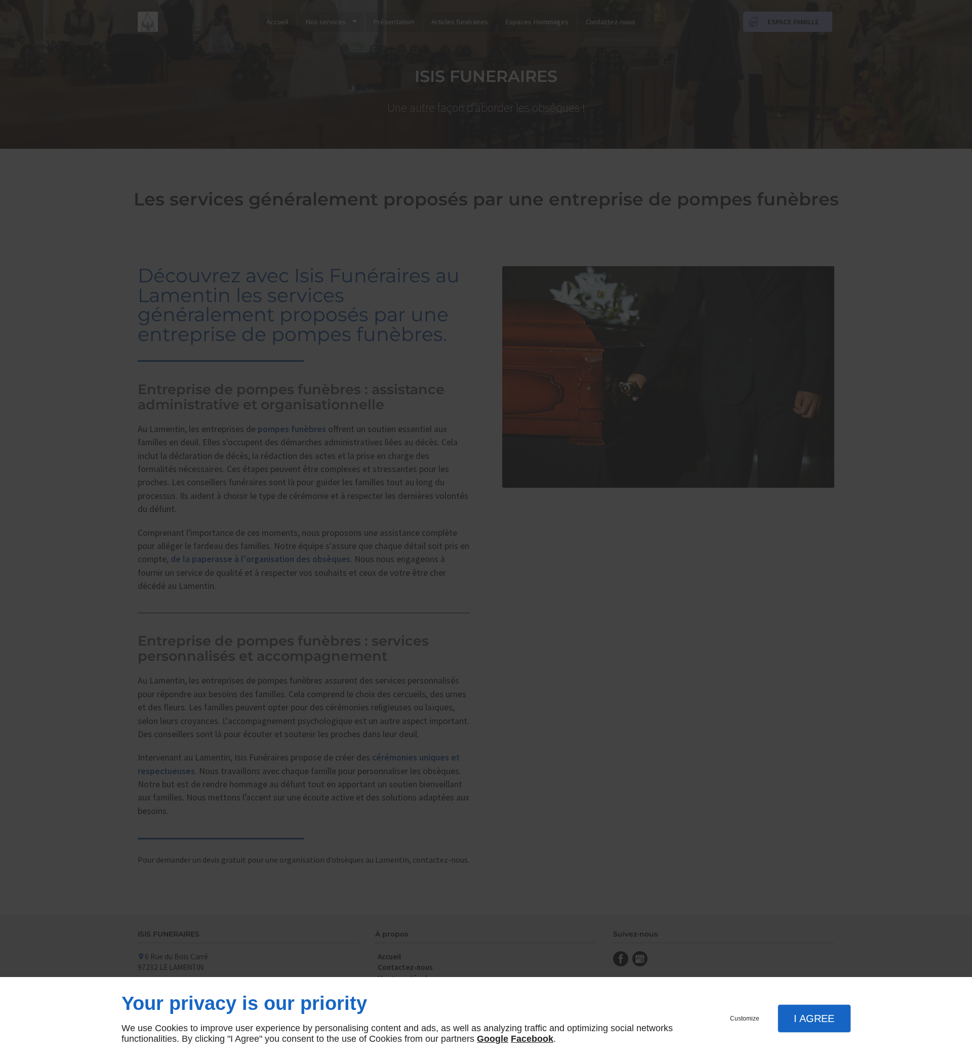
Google (492, 1039)
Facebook (532, 1039)
